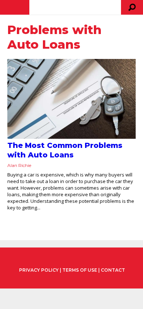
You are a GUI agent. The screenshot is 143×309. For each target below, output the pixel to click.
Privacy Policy (39, 270)
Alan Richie (19, 165)
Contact (113, 270)
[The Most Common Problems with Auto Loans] (71, 99)
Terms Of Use (79, 270)
